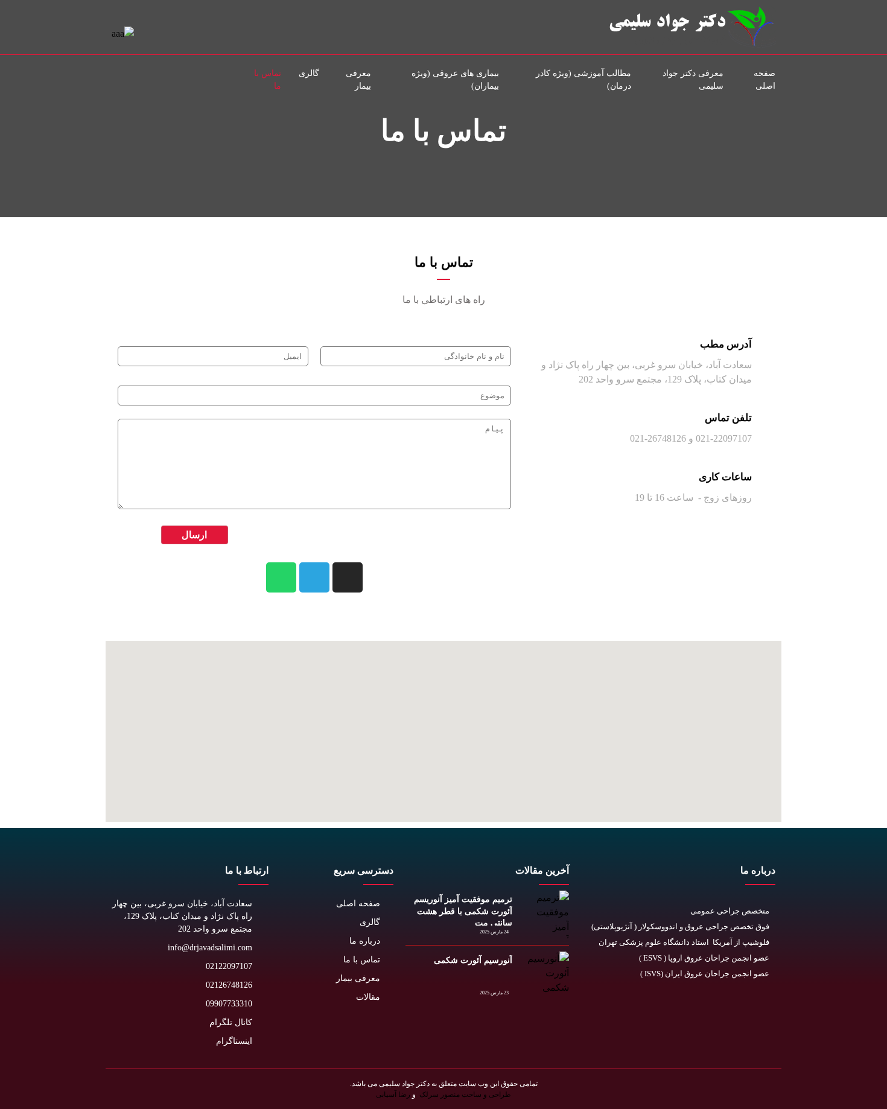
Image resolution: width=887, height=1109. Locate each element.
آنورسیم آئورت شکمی (473, 960)
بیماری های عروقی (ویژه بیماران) (455, 80)
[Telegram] (314, 577)
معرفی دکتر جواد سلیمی (693, 80)
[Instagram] (347, 577)
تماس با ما (267, 80)
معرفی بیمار (358, 80)
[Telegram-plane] (681, 1012)
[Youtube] (735, 1012)
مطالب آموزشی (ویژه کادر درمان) (583, 80)
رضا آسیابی (393, 1094)
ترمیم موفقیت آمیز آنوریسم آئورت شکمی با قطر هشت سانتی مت (463, 911)
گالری (309, 73)
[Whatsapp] (281, 577)
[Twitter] (763, 1012)
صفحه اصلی (764, 80)
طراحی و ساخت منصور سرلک (464, 1094)
